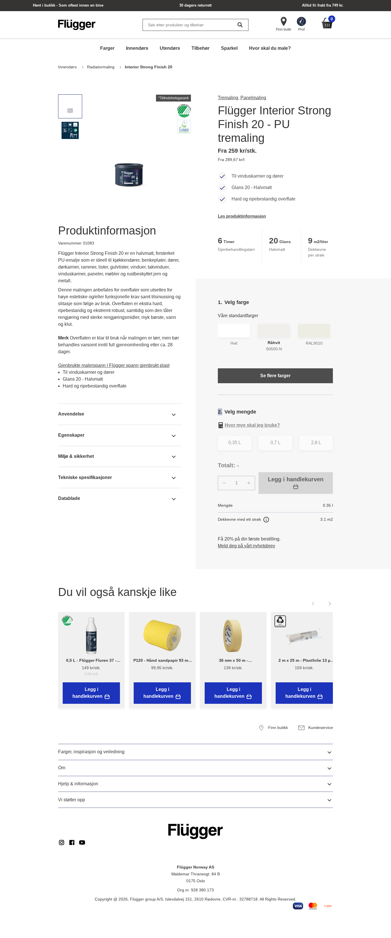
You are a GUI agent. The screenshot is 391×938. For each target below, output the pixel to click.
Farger (107, 48)
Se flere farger (275, 375)
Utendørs (170, 48)
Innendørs (137, 48)
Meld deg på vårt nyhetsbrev (246, 545)
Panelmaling (253, 97)
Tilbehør (200, 48)
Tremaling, (228, 97)
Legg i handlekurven (295, 479)
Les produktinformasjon (242, 216)
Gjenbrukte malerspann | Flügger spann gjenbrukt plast (113, 365)
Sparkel (229, 48)
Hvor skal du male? (270, 48)
